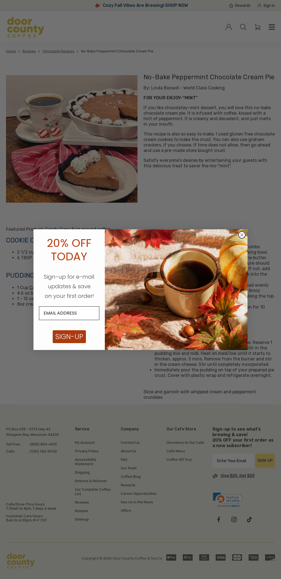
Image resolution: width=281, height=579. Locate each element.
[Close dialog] (241, 234)
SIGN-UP (69, 336)
